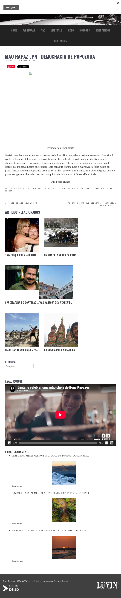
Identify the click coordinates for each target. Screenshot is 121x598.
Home (14, 30)
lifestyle (56, 30)
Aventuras (29, 30)
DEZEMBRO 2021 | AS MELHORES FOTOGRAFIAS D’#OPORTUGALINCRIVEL (50, 455)
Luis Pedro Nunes (68, 188)
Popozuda (100, 188)
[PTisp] (11, 590)
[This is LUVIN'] (107, 588)
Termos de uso (61, 581)
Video (71, 30)
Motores (84, 30)
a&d (43, 30)
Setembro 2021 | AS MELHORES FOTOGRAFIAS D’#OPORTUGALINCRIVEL (49, 530)
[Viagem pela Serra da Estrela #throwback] (61, 235)
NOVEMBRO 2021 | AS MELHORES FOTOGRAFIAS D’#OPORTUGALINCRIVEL (50, 492)
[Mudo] (106, 443)
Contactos (60, 41)
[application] (60, 415)
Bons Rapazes (10, 581)
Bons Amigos (102, 30)
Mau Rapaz (36, 188)
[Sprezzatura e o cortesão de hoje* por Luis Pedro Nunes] (22, 282)
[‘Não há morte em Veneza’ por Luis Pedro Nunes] (56, 282)
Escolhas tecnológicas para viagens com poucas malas (38, 350)
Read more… (18, 486)
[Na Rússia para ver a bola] (61, 330)
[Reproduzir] (9, 443)
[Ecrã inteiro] (111, 443)
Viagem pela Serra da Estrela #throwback (69, 255)
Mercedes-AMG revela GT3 (21, 203)
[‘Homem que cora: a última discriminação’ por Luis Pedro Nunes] (22, 235)
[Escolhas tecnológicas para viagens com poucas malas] (22, 330)
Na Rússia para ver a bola (59, 350)
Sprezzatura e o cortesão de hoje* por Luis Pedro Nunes (38, 302)
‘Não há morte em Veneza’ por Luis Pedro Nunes (66, 302)
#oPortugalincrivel (17, 452)
